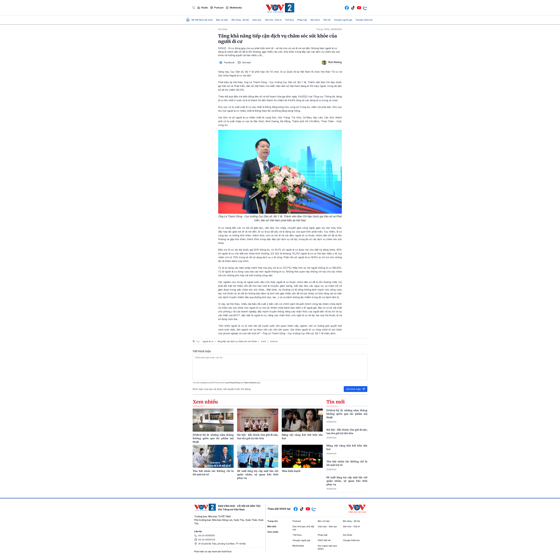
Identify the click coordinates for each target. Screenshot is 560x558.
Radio (204, 7)
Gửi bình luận (353, 389)
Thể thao (289, 20)
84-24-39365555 (206, 535)
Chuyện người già (343, 20)
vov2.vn (274, 341)
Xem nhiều (272, 532)
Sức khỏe (315, 20)
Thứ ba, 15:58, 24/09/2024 (329, 29)
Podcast (218, 7)
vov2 (263, 341)
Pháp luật (302, 20)
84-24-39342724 (206, 539)
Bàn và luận (222, 20)
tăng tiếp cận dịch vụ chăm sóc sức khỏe (237, 341)
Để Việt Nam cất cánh (202, 20)
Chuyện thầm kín (364, 20)
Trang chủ (272, 521)
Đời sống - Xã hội (240, 20)
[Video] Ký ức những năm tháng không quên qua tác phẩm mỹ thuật (347, 414)
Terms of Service (250, 383)
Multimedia (236, 7)
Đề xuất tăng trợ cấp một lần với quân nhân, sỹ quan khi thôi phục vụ (347, 481)
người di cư (208, 341)
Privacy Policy (235, 383)
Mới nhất (271, 526)
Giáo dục (256, 20)
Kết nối (327, 20)
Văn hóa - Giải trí (273, 20)
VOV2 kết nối (324, 540)
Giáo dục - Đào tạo (327, 526)
